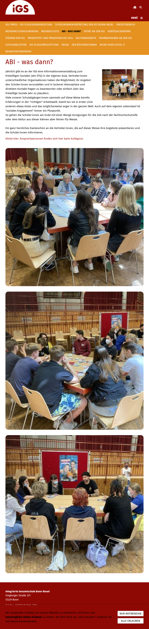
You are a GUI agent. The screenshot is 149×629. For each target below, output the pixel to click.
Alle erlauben (130, 620)
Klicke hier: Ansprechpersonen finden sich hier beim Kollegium (44, 138)
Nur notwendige (131, 613)
